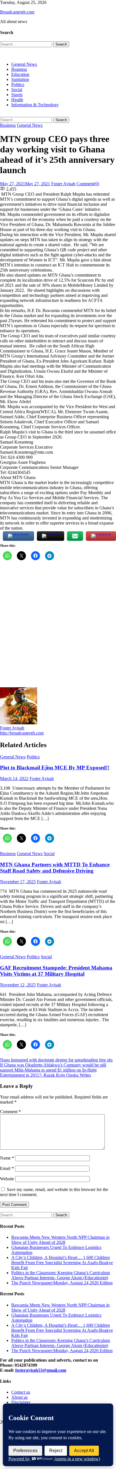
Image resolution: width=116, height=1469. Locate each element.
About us (19, 1397)
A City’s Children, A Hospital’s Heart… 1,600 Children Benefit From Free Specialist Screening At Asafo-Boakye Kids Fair (62, 1262)
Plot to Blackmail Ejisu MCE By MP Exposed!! (54, 767)
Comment (10, 1111)
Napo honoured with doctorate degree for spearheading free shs (56, 1059)
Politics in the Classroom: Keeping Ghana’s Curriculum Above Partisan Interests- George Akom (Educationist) (60, 1275)
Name (7, 1158)
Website (7, 1178)
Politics (17, 84)
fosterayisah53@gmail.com (40, 1370)
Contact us (20, 1392)
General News (24, 64)
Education (20, 74)
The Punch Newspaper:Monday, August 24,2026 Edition (62, 1282)
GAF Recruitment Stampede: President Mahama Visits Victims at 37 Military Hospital (56, 971)
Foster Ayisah (63, 183)
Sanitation (20, 79)
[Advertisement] (58, 626)
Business (19, 69)
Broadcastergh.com (17, 12)
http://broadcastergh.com (22, 733)
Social (16, 89)
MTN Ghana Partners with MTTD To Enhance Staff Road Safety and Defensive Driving (55, 868)
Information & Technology (35, 104)
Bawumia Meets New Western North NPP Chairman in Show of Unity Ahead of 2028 (60, 1240)
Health (17, 99)
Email (7, 1168)
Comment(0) (88, 183)
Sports (17, 94)
